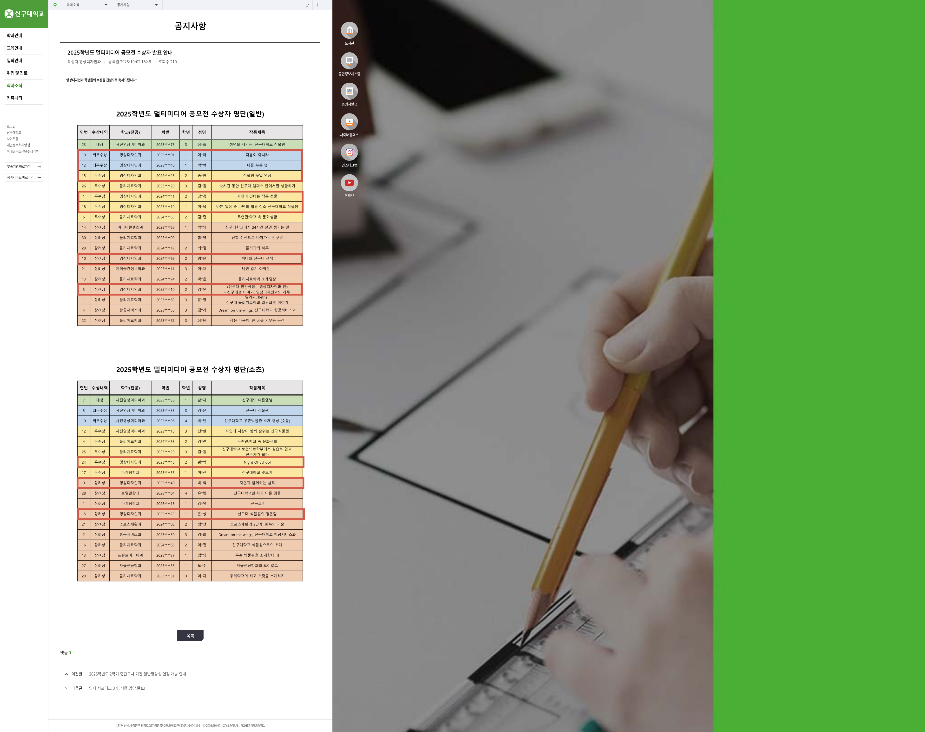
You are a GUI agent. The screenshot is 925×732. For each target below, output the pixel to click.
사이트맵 (12, 138)
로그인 (11, 126)
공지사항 (123, 5)
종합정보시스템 (349, 74)
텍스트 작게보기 (327, 5)
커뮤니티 (14, 98)
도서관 (349, 43)
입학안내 (14, 60)
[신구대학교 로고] (24, 26)
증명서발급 (349, 104)
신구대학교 (14, 132)
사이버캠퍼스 (349, 135)
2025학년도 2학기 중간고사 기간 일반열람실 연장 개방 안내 (137, 674)
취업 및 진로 (17, 73)
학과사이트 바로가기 (20, 177)
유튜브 (349, 196)
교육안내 (14, 48)
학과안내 (14, 35)
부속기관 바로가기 (19, 166)
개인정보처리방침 (18, 145)
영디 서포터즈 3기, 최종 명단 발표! (117, 688)
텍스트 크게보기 (317, 5)
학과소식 (14, 85)
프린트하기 (307, 5)
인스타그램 (349, 165)
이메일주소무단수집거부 (23, 151)
